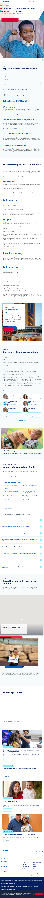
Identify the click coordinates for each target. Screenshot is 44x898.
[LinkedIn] (42, 851)
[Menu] (42, 1)
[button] (22, 520)
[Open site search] (38, 1)
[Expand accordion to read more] (41, 520)
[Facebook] (36, 851)
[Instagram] (39, 851)
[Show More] (43, 60)
